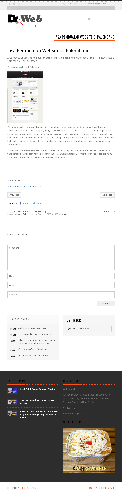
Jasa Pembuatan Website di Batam (24, 186)
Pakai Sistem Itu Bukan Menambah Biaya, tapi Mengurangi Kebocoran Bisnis (36, 341)
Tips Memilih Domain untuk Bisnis (33, 355)
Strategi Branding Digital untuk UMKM (34, 334)
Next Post (107, 195)
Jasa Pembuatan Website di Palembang (29, 211)
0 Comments (109, 211)
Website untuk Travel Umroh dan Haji (34, 349)
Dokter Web (21, 214)
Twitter (39, 203)
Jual (65, 214)
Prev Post (14, 195)
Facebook (26, 203)
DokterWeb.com (28, 488)
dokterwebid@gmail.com (96, 4)
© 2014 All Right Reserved (102, 488)
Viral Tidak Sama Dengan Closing (32, 328)
